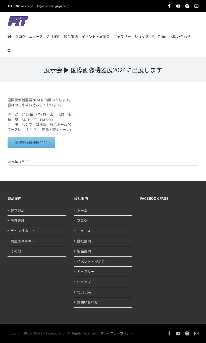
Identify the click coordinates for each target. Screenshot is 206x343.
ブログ (82, 220)
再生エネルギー (23, 241)
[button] (9, 50)
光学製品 (18, 210)
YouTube (84, 292)
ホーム (82, 210)
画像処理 (18, 220)
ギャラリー (85, 271)
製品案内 (84, 251)
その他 (16, 251)
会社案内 (84, 241)
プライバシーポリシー (116, 333)
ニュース (84, 230)
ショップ (84, 281)
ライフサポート (23, 230)
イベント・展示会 (91, 261)
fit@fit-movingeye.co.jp (53, 6)
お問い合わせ (87, 302)
